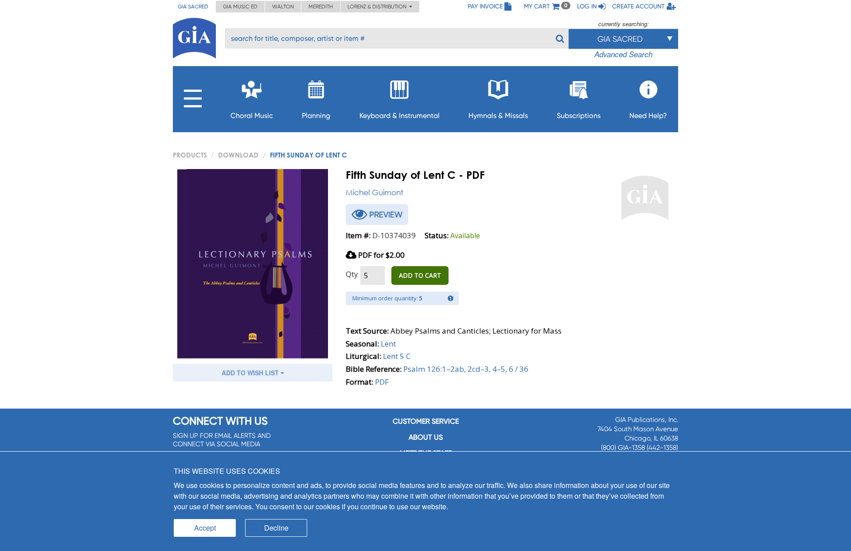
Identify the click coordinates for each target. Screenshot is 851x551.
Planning (316, 115)
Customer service (426, 421)
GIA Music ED (240, 7)
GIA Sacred (193, 7)
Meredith (320, 7)
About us (426, 437)
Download (238, 155)
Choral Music (251, 115)
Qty (352, 274)
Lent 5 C (396, 356)
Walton (283, 7)
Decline (276, 528)
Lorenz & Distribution (378, 7)
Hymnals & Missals (498, 115)
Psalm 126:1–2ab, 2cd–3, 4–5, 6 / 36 (465, 369)
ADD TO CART (420, 275)
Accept (205, 528)
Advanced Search (623, 54)
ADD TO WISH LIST (251, 372)
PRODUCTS (190, 155)
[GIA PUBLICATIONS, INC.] (194, 36)
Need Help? (648, 115)
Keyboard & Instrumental (399, 115)
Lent (388, 343)
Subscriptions (579, 115)
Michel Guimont (374, 192)
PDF (382, 382)
